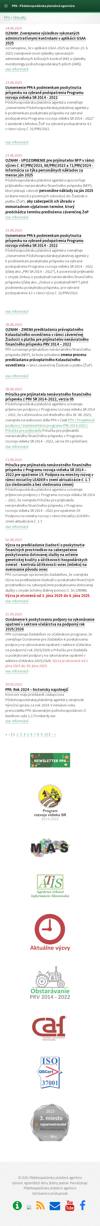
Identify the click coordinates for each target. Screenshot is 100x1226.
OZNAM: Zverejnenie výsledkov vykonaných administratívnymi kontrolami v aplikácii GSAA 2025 (45, 38)
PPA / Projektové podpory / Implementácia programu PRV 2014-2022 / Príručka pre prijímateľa (49, 425)
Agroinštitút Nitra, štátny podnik (46, 1183)
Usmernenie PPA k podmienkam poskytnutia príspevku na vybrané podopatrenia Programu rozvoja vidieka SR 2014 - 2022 (44, 92)
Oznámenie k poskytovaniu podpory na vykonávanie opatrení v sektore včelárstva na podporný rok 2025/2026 (49, 624)
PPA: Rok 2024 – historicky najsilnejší (36, 689)
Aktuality (19, 17)
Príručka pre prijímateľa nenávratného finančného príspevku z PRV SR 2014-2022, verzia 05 (48, 397)
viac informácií (16, 69)
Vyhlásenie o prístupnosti (50, 1193)
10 (46, 734)
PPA (7, 17)
